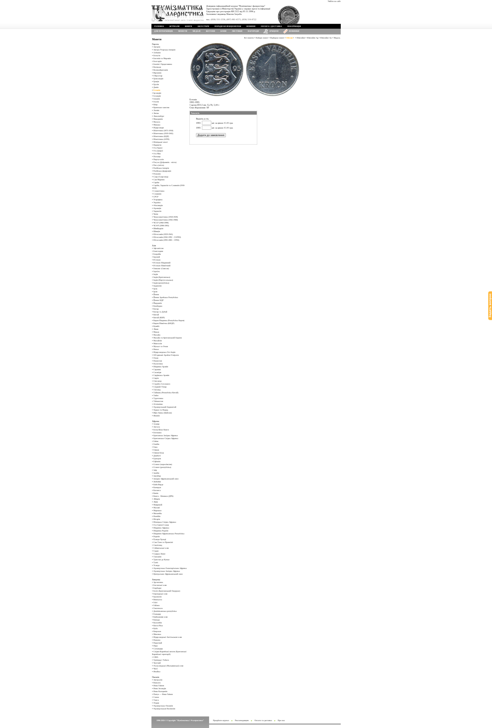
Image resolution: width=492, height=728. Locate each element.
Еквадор (157, 614)
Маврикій (157, 505)
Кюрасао (157, 631)
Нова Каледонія (160, 691)
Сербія (156, 182)
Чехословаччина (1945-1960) (165, 220)
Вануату (157, 683)
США (155, 657)
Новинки (294, 31)
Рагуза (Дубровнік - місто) (164, 162)
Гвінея (156, 450)
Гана (155, 447)
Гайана (156, 605)
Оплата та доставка (263, 720)
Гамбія (156, 444)
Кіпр (155, 105)
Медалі (196, 31)
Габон (155, 441)
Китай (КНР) (159, 317)
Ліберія (156, 499)
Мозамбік (157, 513)
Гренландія (158, 79)
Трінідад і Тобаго (161, 660)
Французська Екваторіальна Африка (170, 568)
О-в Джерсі (158, 151)
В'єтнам (156, 260)
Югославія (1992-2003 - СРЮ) (166, 240)
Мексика (157, 634)
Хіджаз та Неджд (160, 410)
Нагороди (253, 31)
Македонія (158, 119)
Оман (155, 358)
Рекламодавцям (242, 720)
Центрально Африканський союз (168, 574)
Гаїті (155, 602)
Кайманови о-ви (160, 617)
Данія (155, 87)
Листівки (237, 31)
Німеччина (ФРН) (161, 139)
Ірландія (157, 93)
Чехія (155, 214)
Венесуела (157, 600)
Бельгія (156, 55)
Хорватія (157, 211)
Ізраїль (156, 271)
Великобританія (160, 70)
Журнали (174, 26)
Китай (156, 315)
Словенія (157, 194)
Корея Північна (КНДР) (163, 323)
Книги (188, 26)
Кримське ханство (161, 107)
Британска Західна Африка (165, 435)
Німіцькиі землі (160, 142)
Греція (156, 81)
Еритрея (157, 459)
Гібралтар (157, 76)
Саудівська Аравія (161, 375)
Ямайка (156, 671)
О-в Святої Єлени (161, 525)
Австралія (157, 680)
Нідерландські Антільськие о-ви (167, 637)
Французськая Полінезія (164, 709)
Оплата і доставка (271, 26)
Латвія (156, 110)
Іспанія (156, 99)
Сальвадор (158, 649)
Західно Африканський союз (166, 479)
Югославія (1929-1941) (163, 234)
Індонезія (157, 286)
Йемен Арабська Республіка (165, 297)
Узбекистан (158, 401)
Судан (156, 551)
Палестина (158, 364)
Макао (156, 332)
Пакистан (157, 361)
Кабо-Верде (158, 484)
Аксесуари (203, 26)
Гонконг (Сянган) (161, 268)
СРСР (155, 197)
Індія (155, 274)
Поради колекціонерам (227, 26)
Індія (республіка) (161, 283)
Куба (155, 628)
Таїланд (156, 390)
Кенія (155, 493)
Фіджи (156, 703)
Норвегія (157, 145)
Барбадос (157, 588)
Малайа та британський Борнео (167, 338)
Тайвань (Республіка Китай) (165, 393)
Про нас (281, 720)
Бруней (156, 257)
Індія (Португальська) (163, 280)
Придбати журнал (221, 720)
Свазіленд (157, 545)
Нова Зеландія (159, 688)
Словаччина (158, 191)
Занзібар (157, 476)
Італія (156, 102)
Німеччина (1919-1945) (163, 133)
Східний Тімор (160, 387)
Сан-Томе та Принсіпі (163, 542)
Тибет (156, 395)
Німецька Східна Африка (164, 522)
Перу (155, 646)
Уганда (156, 565)
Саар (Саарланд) (160, 177)
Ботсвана (157, 433)
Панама (156, 640)
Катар (156, 309)
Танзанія (157, 557)
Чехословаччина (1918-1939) (165, 217)
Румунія (156, 174)
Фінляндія (158, 205)
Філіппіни (158, 404)
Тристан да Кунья (161, 560)
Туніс (155, 562)
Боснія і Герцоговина (162, 64)
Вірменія (157, 73)
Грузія (156, 84)
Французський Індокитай (164, 407)
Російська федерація (162, 171)
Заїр (155, 470)
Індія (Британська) (161, 277)
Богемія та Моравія (162, 58)
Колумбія (157, 623)
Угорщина (157, 200)
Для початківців (163, 31)
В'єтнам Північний (161, 266)
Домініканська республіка (165, 611)
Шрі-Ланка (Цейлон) (162, 413)
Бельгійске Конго (161, 430)
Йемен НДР (158, 300)
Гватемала (158, 608)
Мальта (156, 122)
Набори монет (262, 38)
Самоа (156, 697)
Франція (157, 208)
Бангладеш (158, 251)
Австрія (156, 47)
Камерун (157, 487)
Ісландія (157, 96)
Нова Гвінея (158, 686)
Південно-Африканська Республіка (168, 534)
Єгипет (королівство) (162, 464)
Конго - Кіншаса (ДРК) (163, 496)
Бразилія (157, 597)
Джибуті (157, 456)
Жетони (210, 31)
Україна (156, 202)
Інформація (294, 26)
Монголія (157, 343)
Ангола (156, 427)
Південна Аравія (160, 367)
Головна (159, 26)
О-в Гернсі (157, 148)
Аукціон (273, 31)
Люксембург (158, 116)
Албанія (156, 53)
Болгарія (157, 61)
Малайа (156, 335)
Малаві (156, 508)
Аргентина (158, 582)
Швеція (156, 231)
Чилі (155, 669)
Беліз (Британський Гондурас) (166, 591)
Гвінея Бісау (158, 453)
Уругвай (157, 663)
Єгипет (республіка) (162, 467)
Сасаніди (157, 372)
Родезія (156, 536)
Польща (156, 156)
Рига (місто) (158, 165)
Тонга (156, 700)
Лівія (155, 502)
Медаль (337, 38)
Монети (182, 31)
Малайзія (157, 341)
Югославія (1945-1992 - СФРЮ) (167, 237)
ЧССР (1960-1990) (161, 223)
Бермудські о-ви (160, 594)
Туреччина (158, 398)
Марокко (157, 510)
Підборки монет (277, 38)
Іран (155, 292)
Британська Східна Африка (165, 438)
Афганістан (158, 248)
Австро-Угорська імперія (164, 50)
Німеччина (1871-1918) (163, 130)
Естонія (156, 90)
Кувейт (156, 326)
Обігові (289, 38)
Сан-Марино (159, 180)
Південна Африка (161, 528)
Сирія (156, 378)
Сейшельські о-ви (161, 548)
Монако (156, 125)
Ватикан (157, 67)
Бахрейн (157, 254)
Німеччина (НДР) (161, 136)
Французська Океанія (163, 706)
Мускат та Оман (160, 346)
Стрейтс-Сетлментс (161, 384)
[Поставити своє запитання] (490, 319)
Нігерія (156, 519)
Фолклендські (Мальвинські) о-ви (168, 666)
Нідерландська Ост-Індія (164, 352)
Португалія (158, 159)
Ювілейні (301, 38)
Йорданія (157, 303)
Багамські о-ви (160, 585)
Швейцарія (158, 228)
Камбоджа (157, 306)
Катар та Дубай (160, 312)
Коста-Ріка (158, 625)
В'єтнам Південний (161, 263)
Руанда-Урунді (159, 539)
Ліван (155, 329)
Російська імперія (161, 168)
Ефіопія (156, 461)
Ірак (155, 289)
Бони (223, 31)
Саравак (157, 369)
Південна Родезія (160, 531)
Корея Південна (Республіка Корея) (168, 320)
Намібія (156, 516)
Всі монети (249, 38)
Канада (156, 620)
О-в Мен (157, 154)
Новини (250, 26)
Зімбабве (157, 482)
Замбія (156, 473)
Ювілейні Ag (312, 38)
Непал (156, 349)
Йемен (156, 294)
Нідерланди (158, 128)
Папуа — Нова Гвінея (163, 694)
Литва (156, 113)
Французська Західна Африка (166, 571)
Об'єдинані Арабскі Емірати (166, 355)
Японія (156, 416)
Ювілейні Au (326, 38)
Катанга (157, 490)
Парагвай (157, 643)
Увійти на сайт (334, 1)
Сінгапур (157, 381)
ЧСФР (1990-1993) (161, 226)
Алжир (156, 424)
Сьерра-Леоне (159, 554)
